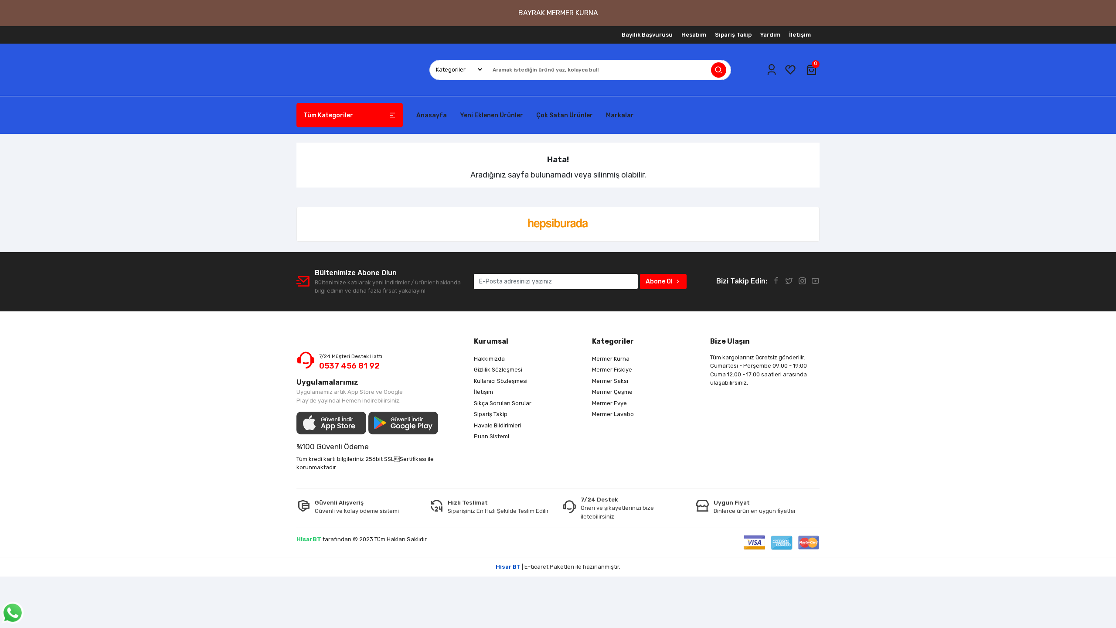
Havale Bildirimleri (497, 425)
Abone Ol (659, 281)
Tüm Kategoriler (328, 115)
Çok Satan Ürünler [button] (564, 115)
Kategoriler (613, 341)
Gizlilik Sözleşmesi (498, 369)
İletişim (800, 34)
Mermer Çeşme (612, 392)
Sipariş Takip (733, 34)
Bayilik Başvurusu (647, 34)
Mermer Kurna (610, 358)
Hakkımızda (489, 358)
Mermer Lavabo (613, 414)
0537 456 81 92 (349, 366)
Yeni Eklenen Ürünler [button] (491, 115)
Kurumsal (491, 341)
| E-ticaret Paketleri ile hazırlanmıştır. (558, 566)
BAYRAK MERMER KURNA (558, 13)
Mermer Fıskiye (612, 369)
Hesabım (693, 34)
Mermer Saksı (610, 381)
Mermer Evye (609, 403)
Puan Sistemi (491, 436)
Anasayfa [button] (431, 115)
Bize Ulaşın (730, 341)
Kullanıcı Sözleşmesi (500, 381)
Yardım (770, 34)
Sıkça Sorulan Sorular (502, 403)
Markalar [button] (620, 115)
